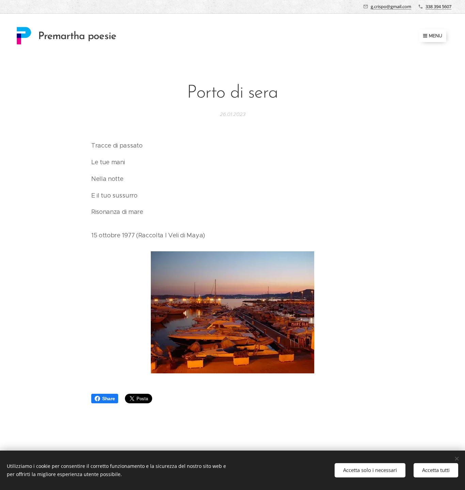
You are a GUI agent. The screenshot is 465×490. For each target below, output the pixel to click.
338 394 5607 (438, 6)
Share (108, 398)
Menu (435, 36)
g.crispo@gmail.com (391, 6)
